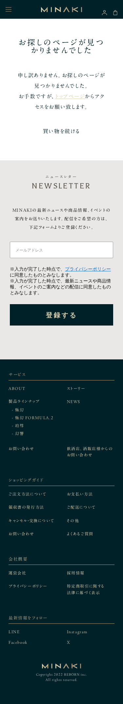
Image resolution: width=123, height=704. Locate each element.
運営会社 (17, 573)
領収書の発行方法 (26, 507)
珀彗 (19, 425)
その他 (73, 520)
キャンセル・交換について (31, 520)
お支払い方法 (80, 494)
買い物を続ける (61, 131)
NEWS (73, 401)
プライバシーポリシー (88, 269)
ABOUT (17, 388)
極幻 (19, 410)
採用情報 (76, 573)
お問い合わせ (21, 448)
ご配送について (81, 507)
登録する (61, 315)
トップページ (70, 96)
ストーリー (76, 388)
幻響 (19, 433)
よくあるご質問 (80, 534)
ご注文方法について (27, 494)
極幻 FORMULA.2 (34, 418)
